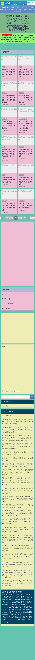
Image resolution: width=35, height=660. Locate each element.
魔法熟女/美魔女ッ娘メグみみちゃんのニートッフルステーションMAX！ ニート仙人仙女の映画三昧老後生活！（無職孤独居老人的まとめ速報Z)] (17, 438)
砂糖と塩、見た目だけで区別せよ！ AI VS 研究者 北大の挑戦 (25, 205)
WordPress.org (6, 308)
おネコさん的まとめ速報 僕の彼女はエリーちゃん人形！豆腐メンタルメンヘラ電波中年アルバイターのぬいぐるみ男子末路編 (17, 421)
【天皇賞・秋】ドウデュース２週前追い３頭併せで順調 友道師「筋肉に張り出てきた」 (8, 154)
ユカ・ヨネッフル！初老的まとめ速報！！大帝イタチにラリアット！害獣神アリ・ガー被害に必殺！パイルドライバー (17, 521)
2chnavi (4, 346)
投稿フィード (6, 299)
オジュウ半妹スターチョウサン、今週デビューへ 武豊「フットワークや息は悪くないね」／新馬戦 (25, 126)
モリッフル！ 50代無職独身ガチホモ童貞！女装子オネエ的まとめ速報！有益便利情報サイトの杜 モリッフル (17, 564)
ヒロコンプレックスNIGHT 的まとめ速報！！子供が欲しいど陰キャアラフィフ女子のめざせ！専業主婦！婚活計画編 (17, 583)
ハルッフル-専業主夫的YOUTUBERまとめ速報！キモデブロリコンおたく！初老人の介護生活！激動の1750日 (17, 499)
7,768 (11, 218)
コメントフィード (7, 303)
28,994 (32, 218)
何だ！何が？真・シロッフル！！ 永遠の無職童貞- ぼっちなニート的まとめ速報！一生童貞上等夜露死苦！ (17, 472)
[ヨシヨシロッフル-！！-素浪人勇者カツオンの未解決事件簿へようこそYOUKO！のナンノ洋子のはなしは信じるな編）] (17, 556)
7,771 (24, 218)
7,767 (7, 218)
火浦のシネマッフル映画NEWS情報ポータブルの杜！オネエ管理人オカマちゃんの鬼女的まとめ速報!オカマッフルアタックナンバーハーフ (17, 513)
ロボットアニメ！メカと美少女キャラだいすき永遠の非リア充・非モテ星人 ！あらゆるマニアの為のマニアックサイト (17, 491)
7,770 (20, 218)
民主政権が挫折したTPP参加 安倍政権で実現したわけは (8, 180)
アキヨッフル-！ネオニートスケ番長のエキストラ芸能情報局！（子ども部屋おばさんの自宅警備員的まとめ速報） (17, 548)
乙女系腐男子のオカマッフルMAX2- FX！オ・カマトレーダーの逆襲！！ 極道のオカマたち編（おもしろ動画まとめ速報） (17, 430)
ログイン (5, 294)
